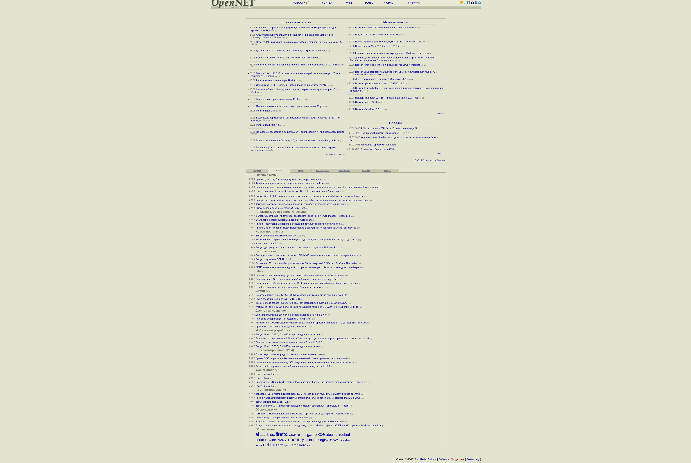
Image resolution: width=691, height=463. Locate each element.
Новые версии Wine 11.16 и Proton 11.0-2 (377, 46)
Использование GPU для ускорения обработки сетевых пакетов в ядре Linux (298, 279)
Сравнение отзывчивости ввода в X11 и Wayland (282, 326)
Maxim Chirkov (428, 459)
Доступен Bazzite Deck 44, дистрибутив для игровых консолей (290, 50)
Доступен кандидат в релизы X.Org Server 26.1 (381, 79)
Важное (279, 171)
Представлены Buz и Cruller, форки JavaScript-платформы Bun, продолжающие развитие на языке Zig (311, 382)
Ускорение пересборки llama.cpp (378, 144)
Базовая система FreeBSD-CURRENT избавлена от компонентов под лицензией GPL (302, 295)
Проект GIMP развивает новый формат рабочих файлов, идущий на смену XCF (299, 42)
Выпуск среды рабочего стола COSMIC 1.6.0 (380, 83)
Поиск (409, 2)
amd (308, 445)
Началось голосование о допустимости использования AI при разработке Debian (300, 132)
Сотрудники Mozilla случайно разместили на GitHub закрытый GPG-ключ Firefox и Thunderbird (307, 263)
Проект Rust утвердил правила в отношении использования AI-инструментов (298, 223)
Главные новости (296, 22)
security (296, 439)
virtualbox (345, 440)
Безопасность (344, 171)
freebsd (344, 435)
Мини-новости (395, 22)
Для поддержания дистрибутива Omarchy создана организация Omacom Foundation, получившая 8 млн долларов (392, 59)
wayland (294, 434)
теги (416, 2)
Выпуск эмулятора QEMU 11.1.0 (273, 259)
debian (270, 444)
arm (280, 445)
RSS (417, 160)
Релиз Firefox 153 (265, 386)
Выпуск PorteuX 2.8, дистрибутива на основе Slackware (386, 27)
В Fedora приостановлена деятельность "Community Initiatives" (290, 287)
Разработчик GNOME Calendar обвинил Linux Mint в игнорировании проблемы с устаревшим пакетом (311, 322)
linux (271, 434)
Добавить (425, 160)
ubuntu (332, 434)
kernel (263, 435)
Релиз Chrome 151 (265, 378)
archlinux (299, 445)
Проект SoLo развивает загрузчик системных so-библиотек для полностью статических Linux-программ (312, 200)
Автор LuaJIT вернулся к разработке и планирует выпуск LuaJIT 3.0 (293, 366)
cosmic (282, 440)
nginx (324, 440)
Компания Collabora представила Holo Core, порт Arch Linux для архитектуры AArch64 (302, 413)
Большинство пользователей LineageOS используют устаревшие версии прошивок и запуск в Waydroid (312, 338)
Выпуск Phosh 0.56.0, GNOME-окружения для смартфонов (288, 346)
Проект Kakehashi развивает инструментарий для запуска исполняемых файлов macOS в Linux (308, 397)
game (312, 434)
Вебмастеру (473, 459)
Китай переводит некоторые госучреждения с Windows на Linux (389, 53)
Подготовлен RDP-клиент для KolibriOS (376, 34)
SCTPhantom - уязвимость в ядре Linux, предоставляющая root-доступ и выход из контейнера (307, 267)
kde (321, 434)
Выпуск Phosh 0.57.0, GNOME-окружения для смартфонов (288, 57)
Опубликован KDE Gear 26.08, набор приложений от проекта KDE (292, 85)
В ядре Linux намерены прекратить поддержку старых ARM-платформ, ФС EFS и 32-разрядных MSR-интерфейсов (319, 425)
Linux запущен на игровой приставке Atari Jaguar (282, 417)
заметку (441, 160)
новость (433, 160)
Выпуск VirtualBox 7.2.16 (368, 109)
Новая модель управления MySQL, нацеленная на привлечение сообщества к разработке (305, 362)
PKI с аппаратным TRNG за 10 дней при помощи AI (389, 128)
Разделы (257, 171)
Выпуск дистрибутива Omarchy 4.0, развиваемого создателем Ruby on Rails (298, 140)
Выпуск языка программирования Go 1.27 (278, 99)
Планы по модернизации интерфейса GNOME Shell (283, 318)
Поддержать (457, 459)
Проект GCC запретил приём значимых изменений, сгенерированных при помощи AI (302, 358)
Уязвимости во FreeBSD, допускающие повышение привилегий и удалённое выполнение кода (307, 306)
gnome (261, 439)
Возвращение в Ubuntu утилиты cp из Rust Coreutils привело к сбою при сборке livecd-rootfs (306, 283)
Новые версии (322, 171)
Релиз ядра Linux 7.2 (267, 125)
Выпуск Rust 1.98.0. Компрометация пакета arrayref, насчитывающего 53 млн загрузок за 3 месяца (309, 196)
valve (259, 445)
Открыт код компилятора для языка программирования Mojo (289, 106)
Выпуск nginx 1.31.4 (366, 102)
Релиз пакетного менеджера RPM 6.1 (276, 80)
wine (272, 440)
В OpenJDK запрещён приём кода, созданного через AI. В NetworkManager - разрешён (303, 216)
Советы (395, 123)
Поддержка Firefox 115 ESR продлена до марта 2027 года (387, 97)
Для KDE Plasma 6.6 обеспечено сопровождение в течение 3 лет (291, 314)
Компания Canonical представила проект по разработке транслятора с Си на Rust (300, 204)
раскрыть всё (331, 154)
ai (257, 434)
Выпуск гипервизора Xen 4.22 (272, 401)
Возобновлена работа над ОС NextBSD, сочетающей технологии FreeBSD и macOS (301, 303)
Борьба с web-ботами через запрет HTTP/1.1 (385, 133)
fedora (334, 440)
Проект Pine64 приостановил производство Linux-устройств (387, 64)
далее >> (341, 154)
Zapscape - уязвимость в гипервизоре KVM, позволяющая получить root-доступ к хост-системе (308, 394)
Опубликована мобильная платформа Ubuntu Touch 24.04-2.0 (289, 342)
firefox (282, 434)
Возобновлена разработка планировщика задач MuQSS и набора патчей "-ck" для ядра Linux (307, 239)
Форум (301, 171)
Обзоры (387, 171)
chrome (312, 439)
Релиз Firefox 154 (265, 110)
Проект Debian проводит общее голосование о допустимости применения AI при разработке (306, 227)
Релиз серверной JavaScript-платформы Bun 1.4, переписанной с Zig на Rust (298, 64)
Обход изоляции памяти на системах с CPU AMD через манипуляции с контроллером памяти (307, 255)
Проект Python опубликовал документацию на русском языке (388, 41)
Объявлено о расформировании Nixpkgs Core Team (284, 219)
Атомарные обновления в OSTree (379, 149)
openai (287, 445)
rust (303, 435)
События (366, 171)
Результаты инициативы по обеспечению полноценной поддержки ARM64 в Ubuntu (301, 421)
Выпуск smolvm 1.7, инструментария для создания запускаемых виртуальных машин (302, 405)
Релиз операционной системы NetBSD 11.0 (279, 299)
